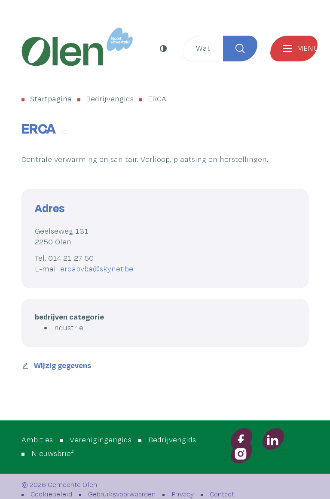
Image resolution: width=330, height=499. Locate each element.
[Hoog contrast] (164, 48)
